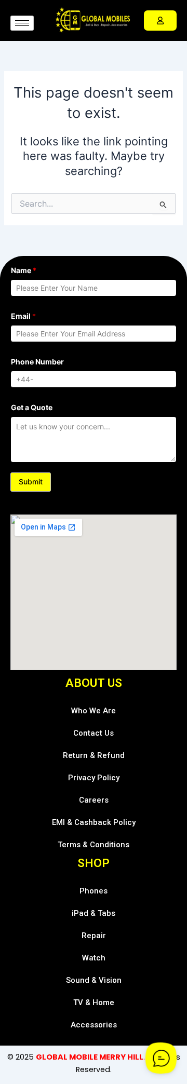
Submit (31, 481)
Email (23, 315)
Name (23, 270)
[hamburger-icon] (22, 23)
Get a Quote (31, 407)
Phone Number (37, 361)
